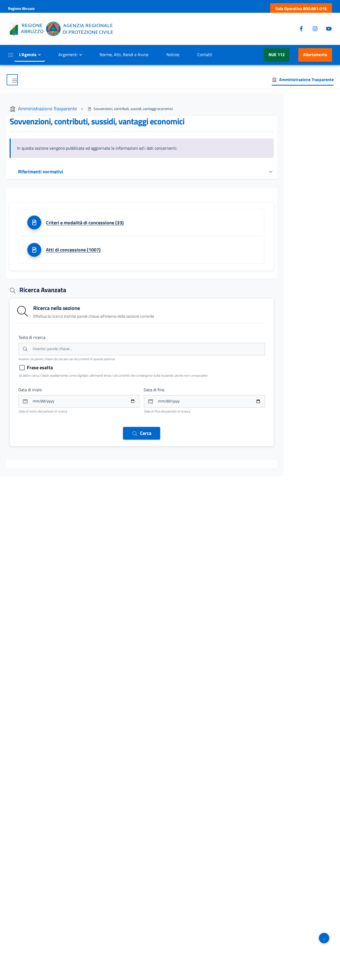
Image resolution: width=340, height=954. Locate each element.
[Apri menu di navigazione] (12, 80)
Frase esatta (40, 367)
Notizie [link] (173, 54)
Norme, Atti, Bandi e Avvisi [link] (124, 54)
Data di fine (154, 389)
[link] (301, 8)
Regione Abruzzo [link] (21, 8)
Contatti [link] (204, 54)
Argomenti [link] (68, 54)
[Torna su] (324, 938)
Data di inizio (30, 389)
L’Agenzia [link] (27, 54)
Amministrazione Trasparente (47, 108)
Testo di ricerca (31, 337)
